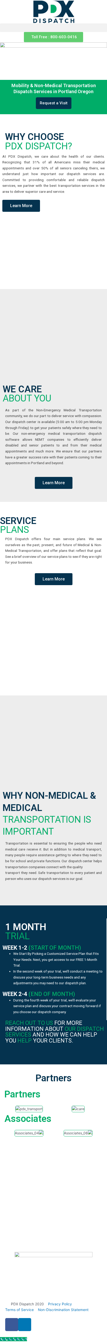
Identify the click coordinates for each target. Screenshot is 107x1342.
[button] (53, 27)
